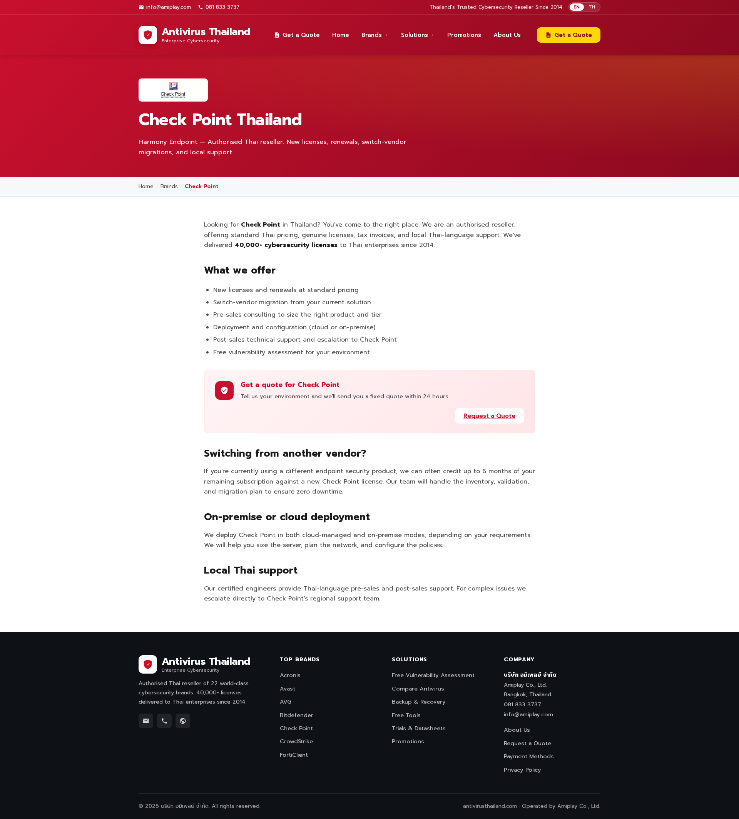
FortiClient (294, 755)
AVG (285, 701)
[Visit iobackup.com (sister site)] (183, 721)
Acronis (290, 675)
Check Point (296, 728)
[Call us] (164, 721)
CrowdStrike (296, 741)
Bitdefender (296, 715)
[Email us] (146, 721)
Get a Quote (301, 35)
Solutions (414, 35)
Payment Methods (529, 756)
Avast (287, 688)
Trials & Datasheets (419, 728)
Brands (371, 35)
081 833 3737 (222, 7)
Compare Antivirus (418, 688)
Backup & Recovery (419, 701)
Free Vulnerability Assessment (433, 675)
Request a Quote (489, 416)
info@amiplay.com (168, 7)
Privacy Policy (522, 770)
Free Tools (406, 715)
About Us (507, 35)
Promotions (464, 35)
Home (340, 35)
